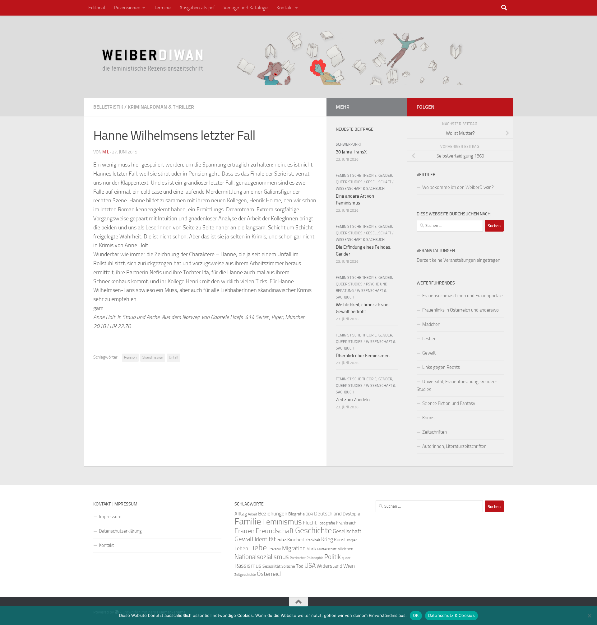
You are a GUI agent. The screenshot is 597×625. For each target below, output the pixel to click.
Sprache (288, 566)
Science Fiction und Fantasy (448, 403)
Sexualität (271, 566)
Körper (352, 540)
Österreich (270, 573)
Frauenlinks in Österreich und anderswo (460, 310)
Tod (299, 566)
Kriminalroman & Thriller (161, 107)
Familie (247, 521)
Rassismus (247, 565)
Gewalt (429, 353)
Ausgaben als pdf (197, 8)
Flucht (310, 522)
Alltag (240, 514)
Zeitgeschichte (245, 575)
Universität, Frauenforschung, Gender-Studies (457, 385)
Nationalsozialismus (261, 557)
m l (105, 152)
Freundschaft (275, 531)
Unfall (173, 357)
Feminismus (282, 522)
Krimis (428, 418)
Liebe (258, 547)
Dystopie (351, 514)
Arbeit (252, 514)
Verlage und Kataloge (246, 8)
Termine (162, 8)
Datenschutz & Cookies (451, 615)
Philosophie (315, 558)
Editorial (96, 8)
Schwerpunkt (349, 144)
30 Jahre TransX (351, 152)
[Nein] (589, 616)
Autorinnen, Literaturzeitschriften (454, 446)
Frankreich (346, 523)
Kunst (340, 540)
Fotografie (326, 523)
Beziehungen (272, 513)
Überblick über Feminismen (363, 356)
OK (416, 615)
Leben (241, 548)
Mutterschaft (326, 549)
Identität (265, 539)
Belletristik (108, 107)
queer (346, 558)
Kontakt (284, 8)
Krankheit (312, 540)
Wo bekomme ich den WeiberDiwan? (458, 187)
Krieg (327, 539)
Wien (349, 566)
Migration (294, 548)
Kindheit (295, 540)
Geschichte (313, 530)
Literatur (274, 549)
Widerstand (329, 566)
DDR (309, 514)
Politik (332, 557)
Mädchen (431, 324)
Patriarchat (298, 558)
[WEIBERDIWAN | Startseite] (298, 56)
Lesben (429, 338)
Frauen (244, 531)
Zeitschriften (434, 432)
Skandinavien (152, 357)
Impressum (110, 516)
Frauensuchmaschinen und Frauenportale (462, 295)
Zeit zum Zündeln (353, 399)
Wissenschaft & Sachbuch (360, 188)
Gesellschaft (378, 182)
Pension (130, 357)
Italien (281, 540)
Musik (311, 549)
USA (310, 565)
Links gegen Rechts (441, 367)
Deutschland (328, 513)
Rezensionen (127, 8)
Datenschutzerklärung (120, 531)
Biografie (296, 514)
